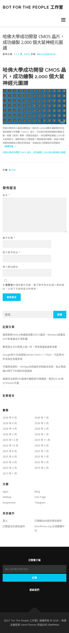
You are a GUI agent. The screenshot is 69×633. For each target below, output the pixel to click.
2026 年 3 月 (41, 428)
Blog (12, 169)
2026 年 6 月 (10, 423)
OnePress (53, 624)
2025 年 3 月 (41, 462)
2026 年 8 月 (10, 417)
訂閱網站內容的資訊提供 (48, 520)
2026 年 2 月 (10, 434)
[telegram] (29, 597)
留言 (6, 195)
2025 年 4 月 (10, 462)
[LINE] (39, 597)
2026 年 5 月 (41, 423)
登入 (5, 520)
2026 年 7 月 (41, 417)
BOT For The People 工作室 (33, 7)
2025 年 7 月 (41, 451)
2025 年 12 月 (10, 440)
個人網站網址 (10, 266)
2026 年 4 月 (10, 428)
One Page (40, 497)
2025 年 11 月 (42, 440)
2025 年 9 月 (41, 445)
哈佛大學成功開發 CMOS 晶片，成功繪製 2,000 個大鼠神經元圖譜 (34, 152)
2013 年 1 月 (10, 473)
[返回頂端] (34, 612)
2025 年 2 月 (10, 467)
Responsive (9, 502)
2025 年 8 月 (10, 451)
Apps (5, 491)
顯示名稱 (9, 237)
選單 (62, 19)
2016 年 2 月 (41, 467)
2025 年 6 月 (10, 456)
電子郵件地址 (11, 252)
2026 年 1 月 (41, 434)
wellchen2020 (46, 54)
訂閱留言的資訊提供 (14, 526)
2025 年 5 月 (41, 456)
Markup (7, 497)
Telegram (39, 502)
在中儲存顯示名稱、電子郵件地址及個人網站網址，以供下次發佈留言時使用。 (33, 286)
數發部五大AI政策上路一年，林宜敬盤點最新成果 (30, 346)
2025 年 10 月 (10, 445)
